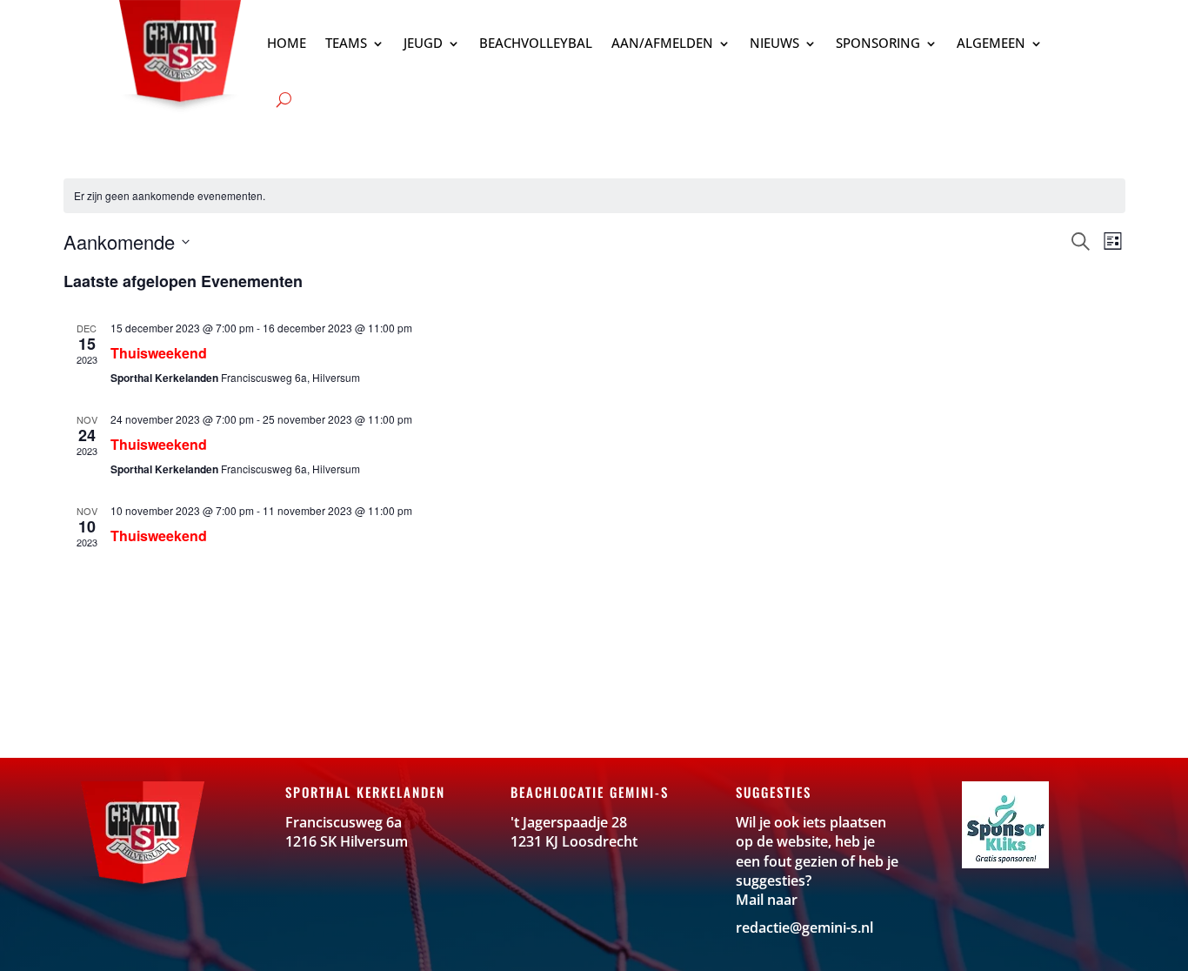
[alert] (594, 196)
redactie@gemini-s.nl (804, 927)
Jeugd (423, 42)
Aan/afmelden (662, 42)
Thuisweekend (158, 353)
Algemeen (991, 42)
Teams (346, 42)
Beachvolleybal (535, 42)
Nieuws (774, 42)
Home (286, 42)
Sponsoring (878, 42)
